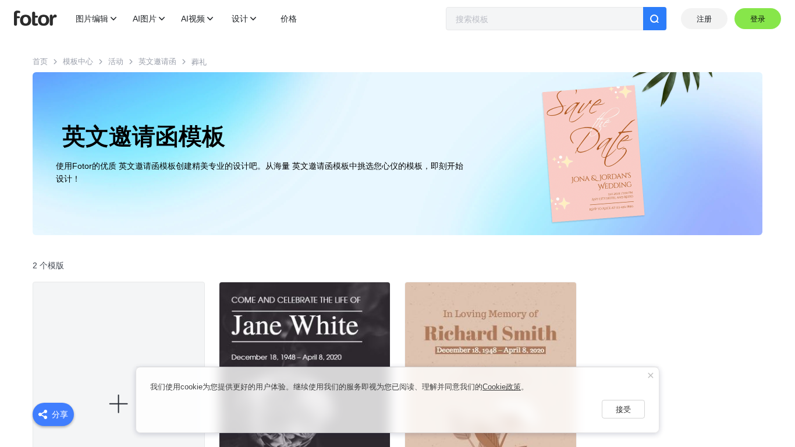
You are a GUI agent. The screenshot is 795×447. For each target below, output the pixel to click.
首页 (40, 61)
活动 (115, 61)
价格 (289, 18)
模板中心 (78, 61)
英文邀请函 (157, 61)
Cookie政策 (501, 386)
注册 (704, 19)
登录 (758, 19)
